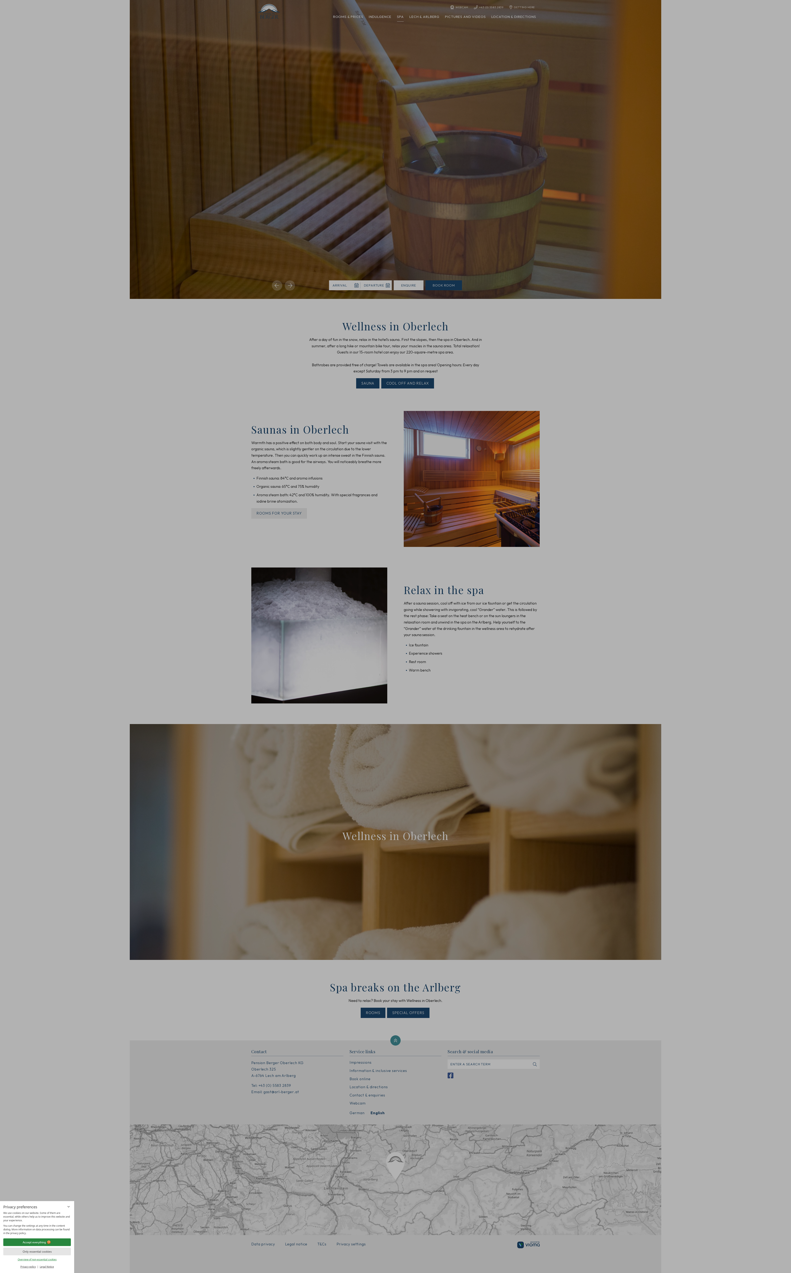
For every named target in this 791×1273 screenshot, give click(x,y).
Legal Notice (47, 1266)
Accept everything (34, 1242)
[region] (37, 1223)
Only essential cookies (37, 1251)
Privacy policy (28, 1266)
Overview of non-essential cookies (37, 1259)
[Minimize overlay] (68, 1206)
